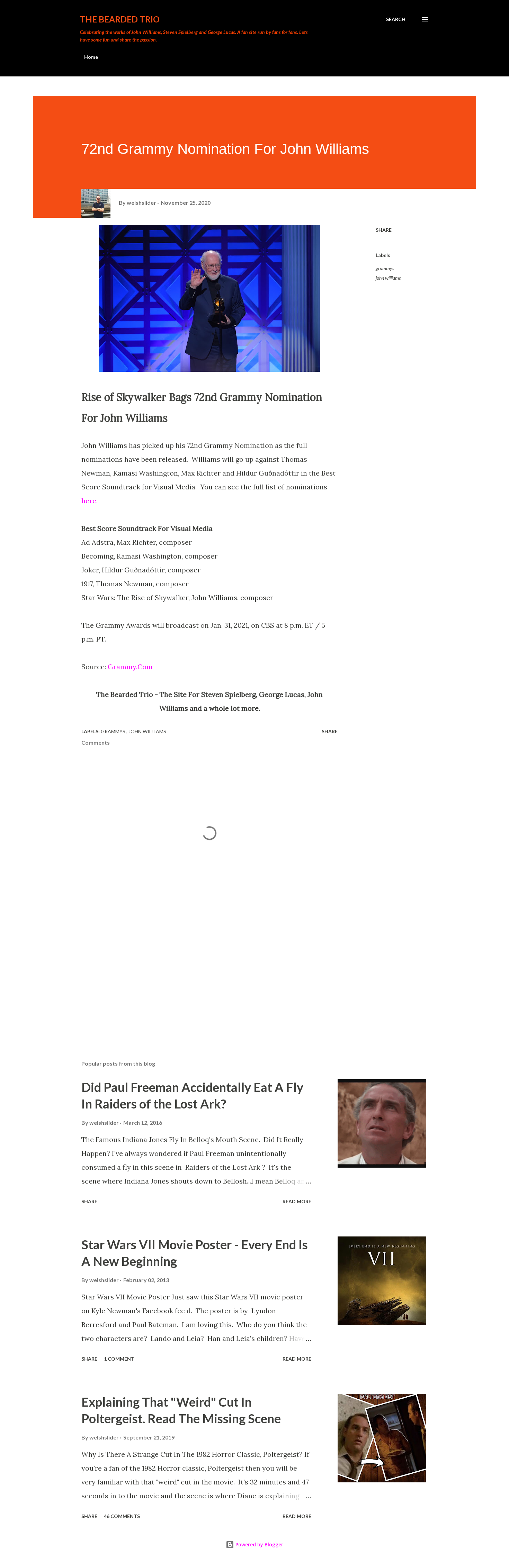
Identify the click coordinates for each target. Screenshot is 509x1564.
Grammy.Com (130, 666)
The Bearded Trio (120, 19)
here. (89, 500)
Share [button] (384, 230)
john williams (388, 278)
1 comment (119, 1359)
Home (91, 57)
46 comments (122, 1516)
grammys (385, 268)
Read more (297, 1201)
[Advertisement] (198, 974)
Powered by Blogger (258, 1544)
